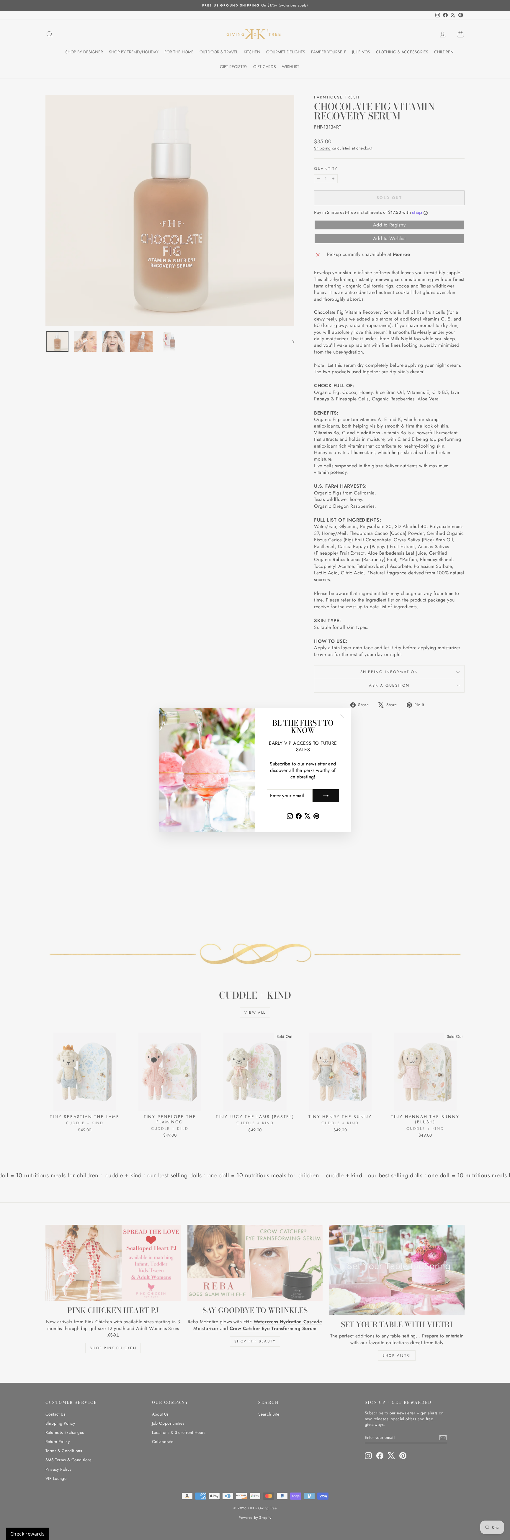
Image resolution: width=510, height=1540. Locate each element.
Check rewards (27, 1534)
